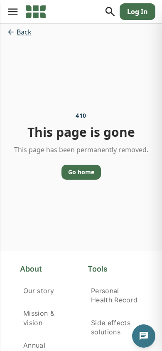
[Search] (110, 11)
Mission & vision (38, 317)
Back (24, 32)
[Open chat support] (143, 336)
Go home (81, 172)
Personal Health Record (114, 295)
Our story (38, 291)
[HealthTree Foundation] (36, 11)
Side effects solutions (110, 327)
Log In (137, 11)
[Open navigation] (13, 11)
